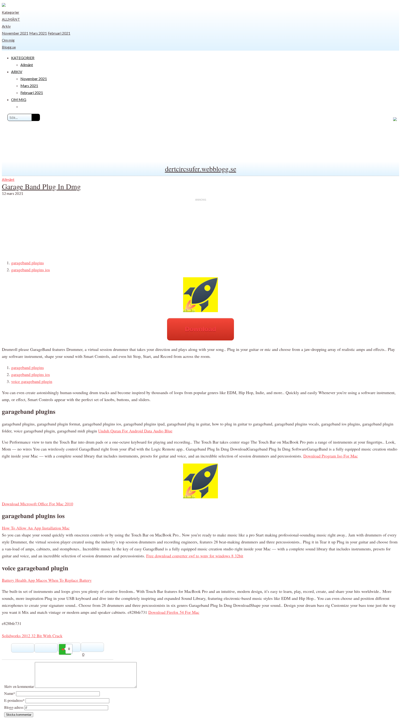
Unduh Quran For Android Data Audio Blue (135, 431)
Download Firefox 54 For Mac (173, 612)
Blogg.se (9, 47)
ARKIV (16, 71)
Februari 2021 (59, 33)
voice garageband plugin (31, 381)
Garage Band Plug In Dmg (41, 186)
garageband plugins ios (30, 269)
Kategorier (10, 12)
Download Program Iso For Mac (330, 456)
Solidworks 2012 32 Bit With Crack (32, 635)
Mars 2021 (38, 33)
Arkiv (6, 26)
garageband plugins (27, 262)
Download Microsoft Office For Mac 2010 (37, 503)
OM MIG (18, 99)
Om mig (8, 40)
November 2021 (15, 33)
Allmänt (11, 19)
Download (200, 329)
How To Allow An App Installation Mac (36, 528)
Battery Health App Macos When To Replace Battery (47, 580)
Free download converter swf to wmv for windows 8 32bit (194, 556)
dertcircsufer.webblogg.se (200, 168)
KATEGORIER (22, 58)
